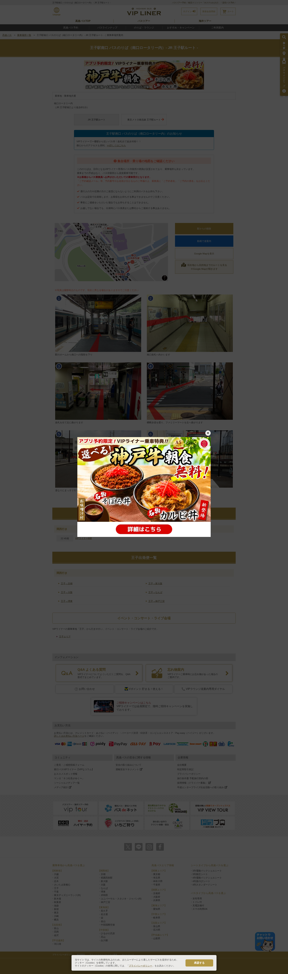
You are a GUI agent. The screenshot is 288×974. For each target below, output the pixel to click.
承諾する (199, 962)
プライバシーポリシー (140, 965)
